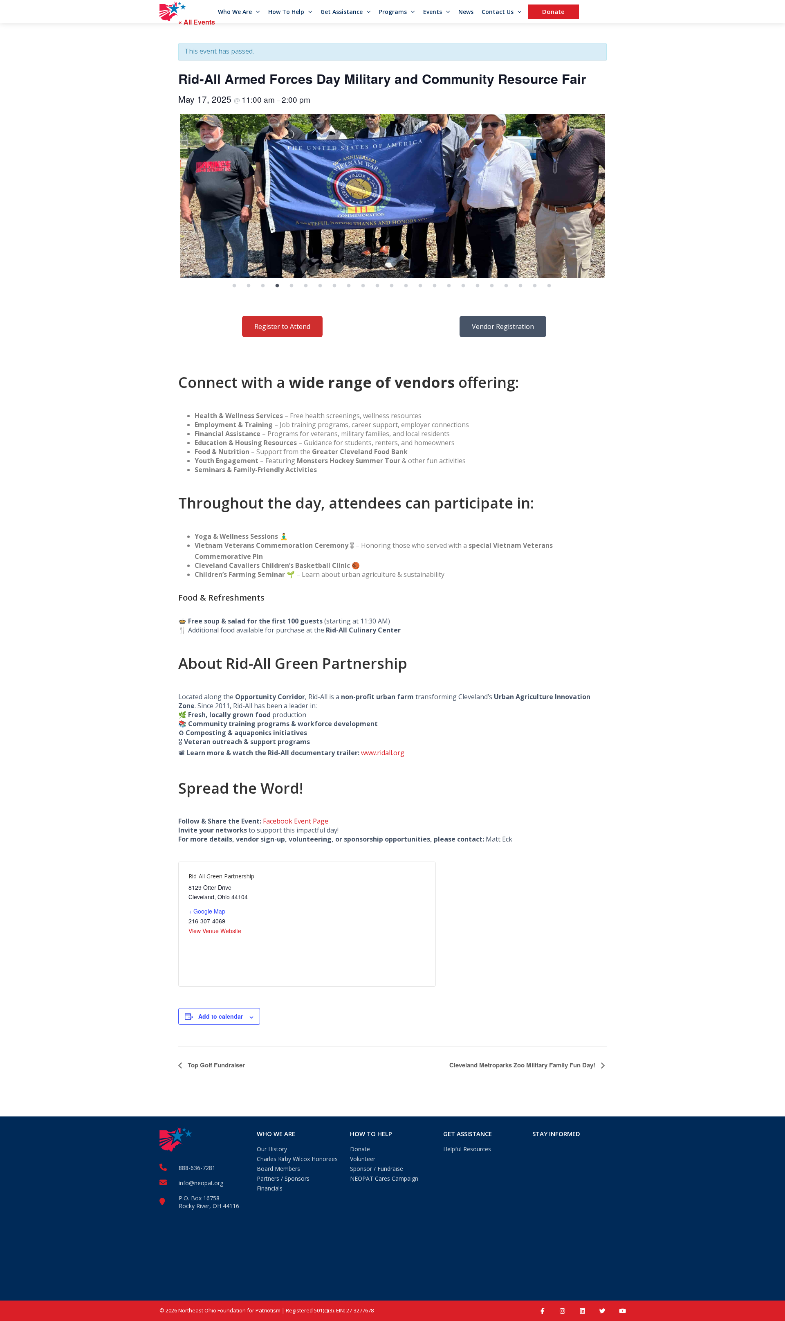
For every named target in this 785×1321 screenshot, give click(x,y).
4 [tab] (277, 286)
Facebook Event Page (295, 821)
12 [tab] (392, 286)
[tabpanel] (392, 196)
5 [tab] (291, 286)
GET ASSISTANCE (467, 1134)
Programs (393, 12)
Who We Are (235, 12)
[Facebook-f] (542, 1311)
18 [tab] (477, 286)
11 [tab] (377, 286)
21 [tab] (520, 286)
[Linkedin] (582, 1311)
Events (432, 12)
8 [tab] (334, 286)
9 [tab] (349, 286)
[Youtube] (622, 1311)
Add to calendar (220, 1016)
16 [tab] (449, 286)
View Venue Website (214, 931)
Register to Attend (282, 326)
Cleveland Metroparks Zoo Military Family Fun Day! (523, 1064)
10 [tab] (363, 286)
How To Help (286, 12)
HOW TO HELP (371, 1134)
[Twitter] (602, 1311)
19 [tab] (492, 286)
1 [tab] (234, 286)
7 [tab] (320, 286)
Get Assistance (342, 12)
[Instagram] (562, 1311)
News (465, 12)
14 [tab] (420, 286)
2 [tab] (248, 286)
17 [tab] (463, 286)
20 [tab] (506, 286)
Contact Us (498, 12)
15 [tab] (435, 286)
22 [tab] (535, 286)
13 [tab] (406, 286)
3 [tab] (263, 286)
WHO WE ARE (276, 1134)
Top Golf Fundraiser (215, 1064)
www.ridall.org (382, 752)
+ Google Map (206, 911)
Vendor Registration (503, 326)
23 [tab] (549, 286)
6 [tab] (306, 286)
